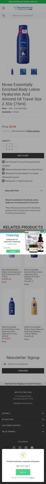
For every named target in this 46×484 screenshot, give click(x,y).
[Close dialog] (44, 231)
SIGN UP (13, 251)
